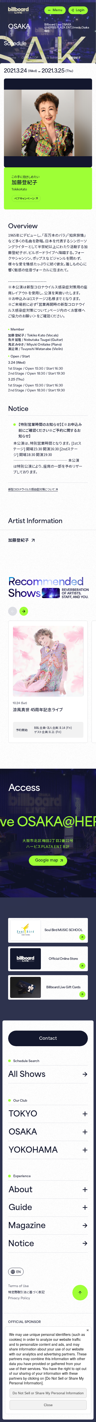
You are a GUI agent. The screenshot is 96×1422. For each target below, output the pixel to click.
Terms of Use (18, 1285)
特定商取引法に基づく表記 (26, 1292)
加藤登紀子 (18, 539)
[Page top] (80, 1292)
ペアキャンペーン (24, 198)
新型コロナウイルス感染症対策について (31, 489)
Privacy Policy (19, 1297)
